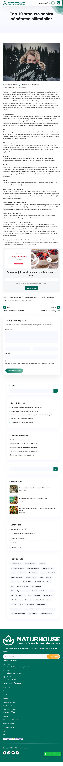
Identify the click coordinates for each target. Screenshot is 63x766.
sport (25, 609)
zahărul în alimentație (46, 613)
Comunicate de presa (9, 709)
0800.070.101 (11, 679)
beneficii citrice (22, 573)
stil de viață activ (35, 609)
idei (28, 591)
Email (34, 346)
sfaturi (21, 604)
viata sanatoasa (32, 613)
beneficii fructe (33, 573)
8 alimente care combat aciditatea (27, 440)
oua (26, 600)
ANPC (4, 731)
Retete (13, 543)
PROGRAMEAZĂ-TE (44, 3)
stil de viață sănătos (48, 297)
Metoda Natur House (9, 702)
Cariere (5, 695)
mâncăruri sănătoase (34, 595)
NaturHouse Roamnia (11, 85)
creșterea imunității (31, 577)
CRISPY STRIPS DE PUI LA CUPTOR (25, 455)
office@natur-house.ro (14, 673)
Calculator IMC (7, 706)
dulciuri (49, 582)
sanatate (13, 604)
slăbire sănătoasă (16, 609)
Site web (7, 353)
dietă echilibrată (39, 582)
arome (13, 573)
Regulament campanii (17, 538)
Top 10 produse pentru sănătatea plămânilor (18, 301)
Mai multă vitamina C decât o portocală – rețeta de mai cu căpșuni (31, 415)
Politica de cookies (9, 724)
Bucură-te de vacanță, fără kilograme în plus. (25, 411)
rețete (49, 600)
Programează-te (32, 288)
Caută (13, 386)
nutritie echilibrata (48, 595)
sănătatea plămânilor (31, 297)
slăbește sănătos (41, 604)
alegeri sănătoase (16, 564)
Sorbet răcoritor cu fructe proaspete (22, 422)
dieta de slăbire (27, 582)
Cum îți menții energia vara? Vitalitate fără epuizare (26, 407)
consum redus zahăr (17, 577)
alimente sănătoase (48, 568)
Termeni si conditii (8, 727)
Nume (7, 346)
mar (12, 595)
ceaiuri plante (51, 573)
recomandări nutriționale (37, 600)
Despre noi (6, 687)
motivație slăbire (20, 595)
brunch (43, 573)
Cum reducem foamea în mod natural (22, 419)
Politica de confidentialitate (11, 720)
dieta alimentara (15, 582)
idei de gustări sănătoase (39, 591)
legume (52, 591)
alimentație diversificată (17, 568)
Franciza (5, 698)
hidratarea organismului (17, 591)
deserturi (48, 577)
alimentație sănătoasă (33, 568)
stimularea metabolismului (18, 613)
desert (41, 577)
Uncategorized (15, 547)
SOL (4, 735)
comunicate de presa (17, 529)
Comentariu (8, 329)
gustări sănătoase (36, 586)
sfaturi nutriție (30, 604)
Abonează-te (53, 656)
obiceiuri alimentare (15, 297)
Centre (5, 691)
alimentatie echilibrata (30, 564)
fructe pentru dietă (22, 586)
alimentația (42, 564)
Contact (5, 716)
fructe (12, 586)
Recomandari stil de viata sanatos (15, 87)
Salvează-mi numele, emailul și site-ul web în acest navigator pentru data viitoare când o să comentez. (29, 364)
